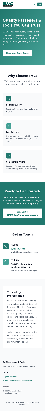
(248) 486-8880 (18, 248)
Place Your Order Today (17, 53)
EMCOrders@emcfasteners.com (18, 380)
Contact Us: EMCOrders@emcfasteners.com (22, 213)
